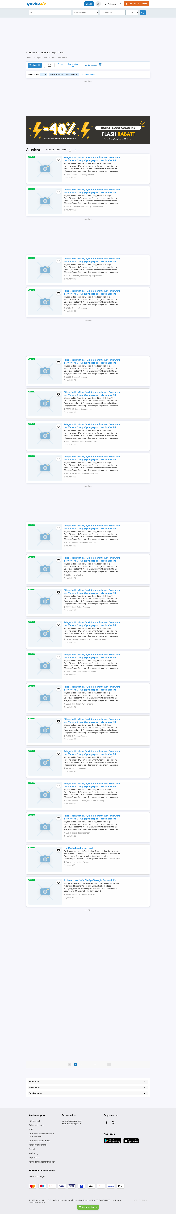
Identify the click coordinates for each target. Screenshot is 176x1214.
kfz (43, 75)
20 (70, 150)
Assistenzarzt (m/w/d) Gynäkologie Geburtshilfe (90, 880)
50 (75, 150)
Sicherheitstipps (36, 1125)
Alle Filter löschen (88, 75)
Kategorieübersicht (38, 1144)
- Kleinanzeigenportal (73, 1122)
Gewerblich (73, 65)
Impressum (34, 1157)
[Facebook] (106, 1122)
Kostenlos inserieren (137, 4)
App (90, 4)
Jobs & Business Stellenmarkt (63, 74)
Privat (60, 65)
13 (95, 1065)
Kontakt (32, 1149)
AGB (31, 1129)
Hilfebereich (34, 1121)
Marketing (33, 1153)
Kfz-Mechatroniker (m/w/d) (78, 848)
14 (103, 1065)
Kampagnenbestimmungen (42, 1161)
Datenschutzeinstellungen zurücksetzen (41, 1135)
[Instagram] (113, 1122)
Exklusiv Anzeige (37, 1176)
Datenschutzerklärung (39, 1140)
